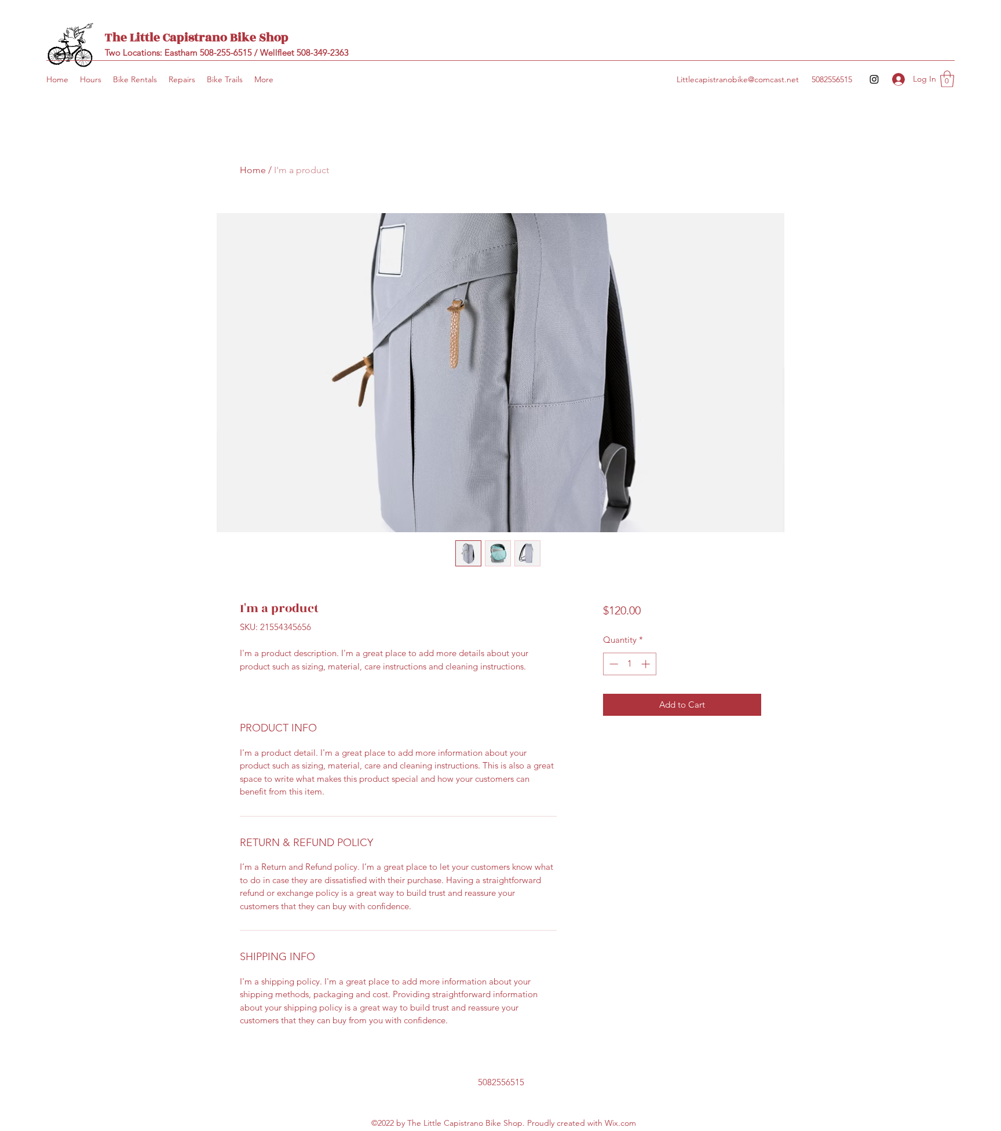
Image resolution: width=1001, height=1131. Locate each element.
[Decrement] (612, 664)
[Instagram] (874, 79)
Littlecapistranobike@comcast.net (738, 79)
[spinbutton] (629, 664)
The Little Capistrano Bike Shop (196, 37)
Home (253, 169)
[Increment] (647, 664)
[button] (947, 79)
